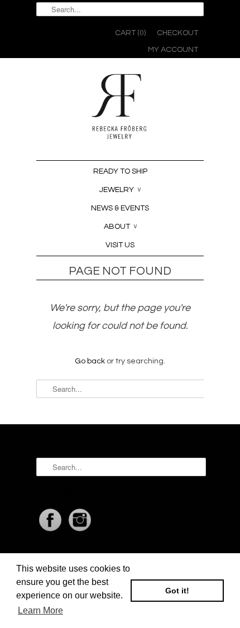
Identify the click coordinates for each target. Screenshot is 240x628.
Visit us (120, 245)
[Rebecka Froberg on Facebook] (51, 531)
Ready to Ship (120, 171)
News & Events (120, 208)
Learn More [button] (40, 610)
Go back (90, 361)
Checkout (177, 33)
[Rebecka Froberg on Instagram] (80, 531)
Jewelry (120, 190)
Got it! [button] (177, 590)
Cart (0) (130, 33)
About (121, 227)
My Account (173, 50)
